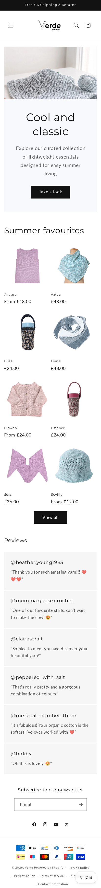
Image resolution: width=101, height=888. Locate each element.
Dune (56, 361)
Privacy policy (24, 876)
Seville (57, 494)
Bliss (8, 361)
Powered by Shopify (48, 868)
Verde (29, 868)
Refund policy (79, 868)
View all (50, 517)
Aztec (56, 294)
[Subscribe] (81, 804)
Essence (58, 428)
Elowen (10, 428)
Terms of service (52, 876)
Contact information (53, 884)
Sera (8, 494)
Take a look (50, 191)
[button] (11, 25)
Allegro (10, 294)
